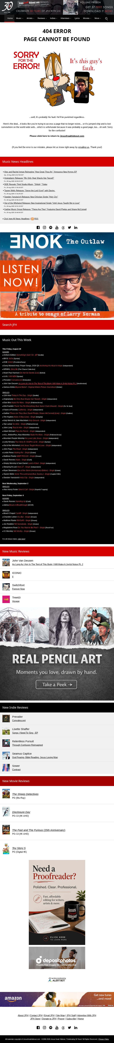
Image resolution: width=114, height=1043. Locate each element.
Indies (52, 18)
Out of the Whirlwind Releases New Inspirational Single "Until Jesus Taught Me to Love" (42, 203)
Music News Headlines (17, 162)
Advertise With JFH (86, 1015)
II (12, 576)
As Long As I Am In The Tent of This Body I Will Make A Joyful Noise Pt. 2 (47, 383)
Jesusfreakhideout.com (72, 136)
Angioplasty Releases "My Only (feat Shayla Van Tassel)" (29, 178)
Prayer (61, 1019)
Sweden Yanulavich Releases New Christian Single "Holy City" (31, 197)
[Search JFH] (106, 18)
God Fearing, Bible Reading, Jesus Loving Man (35, 757)
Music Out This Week (16, 340)
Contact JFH (36, 1015)
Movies (86, 18)
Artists (29, 18)
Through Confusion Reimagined (27, 745)
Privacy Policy (104, 1039)
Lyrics (77, 18)
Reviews (41, 18)
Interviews (65, 18)
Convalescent (19, 720)
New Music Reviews (15, 551)
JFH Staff (71, 1015)
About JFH (23, 1015)
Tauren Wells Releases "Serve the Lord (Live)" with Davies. (29, 190)
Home (9, 18)
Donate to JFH (49, 1019)
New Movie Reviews (16, 781)
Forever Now (18, 589)
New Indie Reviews (15, 707)
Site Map (60, 1015)
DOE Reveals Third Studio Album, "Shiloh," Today (25, 184)
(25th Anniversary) (38, 830)
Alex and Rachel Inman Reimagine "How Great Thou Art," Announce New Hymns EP (40, 172)
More (97, 18)
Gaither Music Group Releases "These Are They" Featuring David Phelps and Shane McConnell (45, 209)
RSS (36, 219)
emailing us (83, 147)
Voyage (15, 601)
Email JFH (49, 1015)
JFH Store (35, 1019)
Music (18, 18)
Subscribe (71, 1019)
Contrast (16, 769)
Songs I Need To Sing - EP (25, 732)
